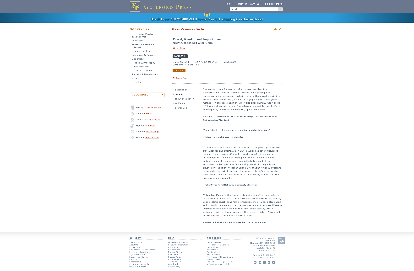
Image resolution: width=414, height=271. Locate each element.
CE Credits (173, 254)
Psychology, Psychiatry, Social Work (144, 35)
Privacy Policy (174, 257)
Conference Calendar (139, 264)
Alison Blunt (179, 48)
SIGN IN (230, 4)
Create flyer (181, 78)
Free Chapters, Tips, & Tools (220, 261)
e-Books (136, 82)
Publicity (133, 259)
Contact (242, 4)
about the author (184, 98)
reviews (179, 94)
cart (253, 4)
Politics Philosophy (143, 63)
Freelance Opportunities (141, 252)
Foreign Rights (175, 252)
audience (180, 103)
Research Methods (142, 51)
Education (137, 40)
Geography (138, 58)
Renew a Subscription (178, 245)
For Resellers (213, 252)
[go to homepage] (161, 6)
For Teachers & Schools (218, 245)
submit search (280, 9)
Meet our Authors (137, 266)
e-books (146, 113)
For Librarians (213, 254)
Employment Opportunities (142, 249)
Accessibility (174, 266)
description (181, 89)
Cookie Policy (174, 259)
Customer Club (153, 107)
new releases (152, 137)
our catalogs (152, 131)
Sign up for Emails (137, 254)
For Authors (212, 249)
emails (151, 125)
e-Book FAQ (174, 247)
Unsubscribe (174, 264)
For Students (213, 247)
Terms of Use (174, 261)
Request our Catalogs (139, 257)
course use (181, 107)
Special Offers (213, 259)
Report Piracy (135, 261)
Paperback (180, 56)
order (179, 70)
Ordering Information (178, 242)
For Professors (214, 242)
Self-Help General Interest (143, 45)
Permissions (174, 249)
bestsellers (155, 119)
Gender (200, 29)
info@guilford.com (266, 250)
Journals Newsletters (145, 74)
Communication (140, 66)
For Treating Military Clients (220, 257)
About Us (133, 245)
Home (175, 29)
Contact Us (134, 247)
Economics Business (144, 55)
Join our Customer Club (218, 264)
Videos (135, 78)
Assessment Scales (142, 70)
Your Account (135, 242)
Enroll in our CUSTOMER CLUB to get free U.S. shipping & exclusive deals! (207, 19)
